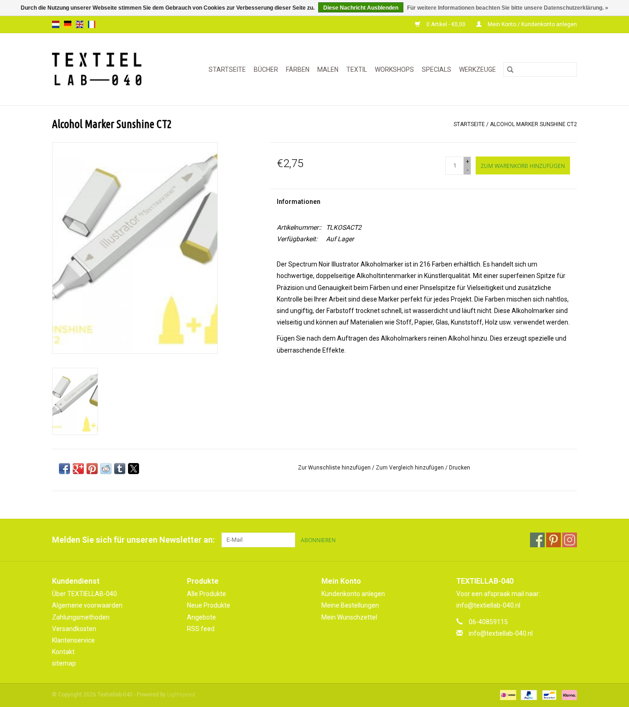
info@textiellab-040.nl (501, 633)
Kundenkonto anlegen (353, 593)
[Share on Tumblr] (119, 468)
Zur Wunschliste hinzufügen (335, 467)
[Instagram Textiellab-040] (569, 540)
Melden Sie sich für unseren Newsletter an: (133, 540)
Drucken (459, 467)
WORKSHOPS (394, 69)
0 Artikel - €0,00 (446, 24)
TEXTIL (356, 69)
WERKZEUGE (477, 69)
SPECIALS (436, 69)
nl (55, 24)
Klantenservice (73, 640)
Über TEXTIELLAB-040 (84, 593)
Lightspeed (181, 694)
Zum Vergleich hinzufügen (410, 467)
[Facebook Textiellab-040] (537, 540)
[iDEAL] (507, 695)
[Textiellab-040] (103, 69)
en (79, 24)
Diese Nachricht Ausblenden (360, 8)
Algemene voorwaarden (87, 605)
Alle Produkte (206, 593)
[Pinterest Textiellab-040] (553, 540)
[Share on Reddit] (105, 468)
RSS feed (201, 628)
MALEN (327, 69)
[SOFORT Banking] (568, 695)
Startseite (227, 69)
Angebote (201, 617)
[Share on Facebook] (64, 468)
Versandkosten (74, 628)
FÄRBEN (297, 69)
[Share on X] (133, 468)
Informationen (298, 201)
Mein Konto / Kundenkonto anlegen (531, 24)
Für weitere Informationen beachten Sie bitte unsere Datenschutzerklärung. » (507, 8)
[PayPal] (528, 695)
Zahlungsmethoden (81, 617)
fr (91, 24)
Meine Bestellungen (350, 605)
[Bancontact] (548, 695)
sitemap (64, 663)
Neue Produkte (208, 605)
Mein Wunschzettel (349, 617)
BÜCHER (266, 69)
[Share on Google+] (78, 468)
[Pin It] (92, 468)
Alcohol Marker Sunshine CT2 (533, 124)
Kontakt (63, 651)
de (67, 24)
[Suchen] (510, 69)
